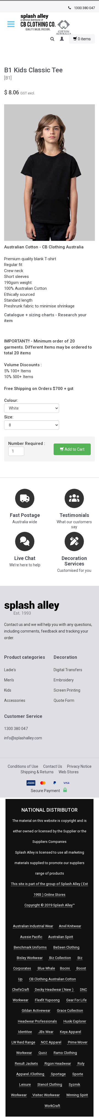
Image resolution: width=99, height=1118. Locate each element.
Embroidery (64, 680)
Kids (7, 690)
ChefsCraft (20, 989)
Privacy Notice (79, 766)
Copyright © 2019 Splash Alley (48, 905)
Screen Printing (67, 690)
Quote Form (64, 700)
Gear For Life (76, 1000)
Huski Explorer (75, 1021)
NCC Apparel (50, 1042)
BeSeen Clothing (66, 947)
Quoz (42, 1053)
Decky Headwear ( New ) (54, 989)
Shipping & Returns (37, 772)
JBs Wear (45, 1032)
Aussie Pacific (31, 937)
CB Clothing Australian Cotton (52, 979)
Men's (9, 680)
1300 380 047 (84, 8)
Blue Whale (46, 968)
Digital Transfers (68, 670)
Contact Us (52, 766)
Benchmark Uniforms (30, 947)
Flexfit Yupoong (47, 1000)
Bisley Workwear (30, 958)
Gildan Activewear (36, 1010)
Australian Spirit (60, 937)
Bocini (65, 968)
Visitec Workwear (46, 1095)
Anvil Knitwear (70, 926)
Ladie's (10, 670)
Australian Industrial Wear (33, 926)
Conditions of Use (23, 766)
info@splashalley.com (23, 738)
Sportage (58, 1074)
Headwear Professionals (37, 1021)
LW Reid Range (23, 1042)
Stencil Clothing (49, 1084)
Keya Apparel (70, 1032)
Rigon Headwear (57, 1063)
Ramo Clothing (65, 1053)
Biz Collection (59, 958)
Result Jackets (26, 1063)
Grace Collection (70, 1010)
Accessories (14, 700)
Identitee (24, 1032)
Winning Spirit (77, 1095)
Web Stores (69, 772)
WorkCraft (52, 1106)
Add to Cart (74, 449)
